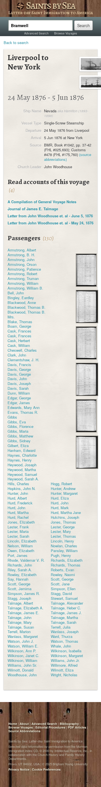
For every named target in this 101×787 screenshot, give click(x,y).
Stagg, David (61, 593)
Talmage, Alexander (67, 603)
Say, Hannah (18, 579)
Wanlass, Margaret (23, 636)
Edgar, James (19, 402)
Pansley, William (64, 550)
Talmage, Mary (20, 622)
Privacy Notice (18, 769)
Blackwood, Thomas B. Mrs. (26, 314)
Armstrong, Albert (22, 250)
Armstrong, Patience (24, 269)
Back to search (16, 42)
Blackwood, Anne (22, 302)
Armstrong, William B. (25, 288)
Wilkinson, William (22, 660)
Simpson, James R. (24, 593)
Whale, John (61, 646)
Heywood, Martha (22, 469)
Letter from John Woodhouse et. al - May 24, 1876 (50, 223)
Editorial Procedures (50, 727)
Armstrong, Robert (22, 273)
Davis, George (19, 369)
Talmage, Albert (20, 603)
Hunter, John (18, 493)
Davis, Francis (19, 364)
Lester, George (63, 527)
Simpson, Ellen (63, 588)
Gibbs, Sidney (19, 440)
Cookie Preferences (46, 769)
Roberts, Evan (62, 569)
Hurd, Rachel (18, 517)
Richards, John (20, 565)
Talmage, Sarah (63, 622)
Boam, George (19, 326)
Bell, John (16, 293)
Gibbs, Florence (20, 426)
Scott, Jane (60, 584)
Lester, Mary (61, 531)
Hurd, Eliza (60, 498)
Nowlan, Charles (64, 545)
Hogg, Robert (61, 483)
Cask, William (19, 345)
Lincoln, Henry (62, 541)
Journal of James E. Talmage (33, 208)
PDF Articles (77, 727)
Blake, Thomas (20, 321)
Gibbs (12, 417)
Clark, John (17, 355)
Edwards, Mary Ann (24, 407)
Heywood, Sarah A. (23, 479)
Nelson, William (20, 545)
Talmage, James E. (23, 612)
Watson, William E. (23, 646)
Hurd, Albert (17, 498)
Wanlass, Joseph (65, 631)
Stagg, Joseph (19, 598)
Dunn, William (19, 393)
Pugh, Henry (61, 555)
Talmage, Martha (64, 617)
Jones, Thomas (63, 522)
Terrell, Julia (60, 627)
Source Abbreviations (24, 731)
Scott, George (62, 579)
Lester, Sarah (18, 536)
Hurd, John (59, 503)
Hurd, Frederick (20, 503)
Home (12, 724)
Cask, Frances (19, 331)
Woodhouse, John (22, 674)
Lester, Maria (18, 531)
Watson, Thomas (64, 641)
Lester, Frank (18, 527)
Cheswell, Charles (22, 350)
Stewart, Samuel (64, 598)
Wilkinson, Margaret (67, 655)
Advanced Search (36, 33)
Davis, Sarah (18, 388)
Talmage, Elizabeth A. (25, 608)
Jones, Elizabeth (21, 522)
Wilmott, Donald (20, 670)
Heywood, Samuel (22, 474)
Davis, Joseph (19, 383)
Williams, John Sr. (22, 665)
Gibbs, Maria (18, 431)
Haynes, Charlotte (22, 455)
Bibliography (69, 724)
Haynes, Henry (20, 460)
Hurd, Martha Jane (66, 512)
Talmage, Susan (21, 627)
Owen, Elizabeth (21, 550)
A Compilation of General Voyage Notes (42, 201)
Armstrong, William (23, 283)
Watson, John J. (21, 641)
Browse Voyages (65, 33)
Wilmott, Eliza (62, 670)
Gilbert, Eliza (18, 445)
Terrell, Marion (19, 631)
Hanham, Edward (21, 450)
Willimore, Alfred (64, 665)
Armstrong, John (21, 259)
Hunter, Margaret (64, 493)
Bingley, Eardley (21, 297)
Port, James (17, 555)
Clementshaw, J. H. (23, 359)
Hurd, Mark (60, 507)
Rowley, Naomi (63, 574)
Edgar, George (19, 398)
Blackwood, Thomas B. (26, 307)
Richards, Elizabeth (66, 560)
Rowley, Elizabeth (22, 574)
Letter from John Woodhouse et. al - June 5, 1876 (50, 215)
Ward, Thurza (61, 636)
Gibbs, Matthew (20, 436)
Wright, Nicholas (64, 674)
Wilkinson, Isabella (66, 650)
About (24, 724)
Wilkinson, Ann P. (22, 650)
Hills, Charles (18, 483)
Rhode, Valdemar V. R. (26, 560)
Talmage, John (19, 617)
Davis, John (17, 378)
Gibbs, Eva (17, 422)
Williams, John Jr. (65, 660)
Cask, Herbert (19, 340)
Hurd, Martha (18, 512)
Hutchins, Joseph (65, 517)
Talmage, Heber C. (66, 608)
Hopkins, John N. (22, 488)
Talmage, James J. (66, 612)
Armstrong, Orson (22, 264)
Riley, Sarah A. (20, 569)
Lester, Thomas (63, 536)
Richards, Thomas (66, 565)
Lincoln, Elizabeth (22, 541)
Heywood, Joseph (22, 464)
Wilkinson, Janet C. (23, 655)
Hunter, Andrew (63, 488)
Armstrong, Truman (23, 278)
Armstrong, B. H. (21, 254)
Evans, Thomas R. (23, 412)
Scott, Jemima (19, 588)
